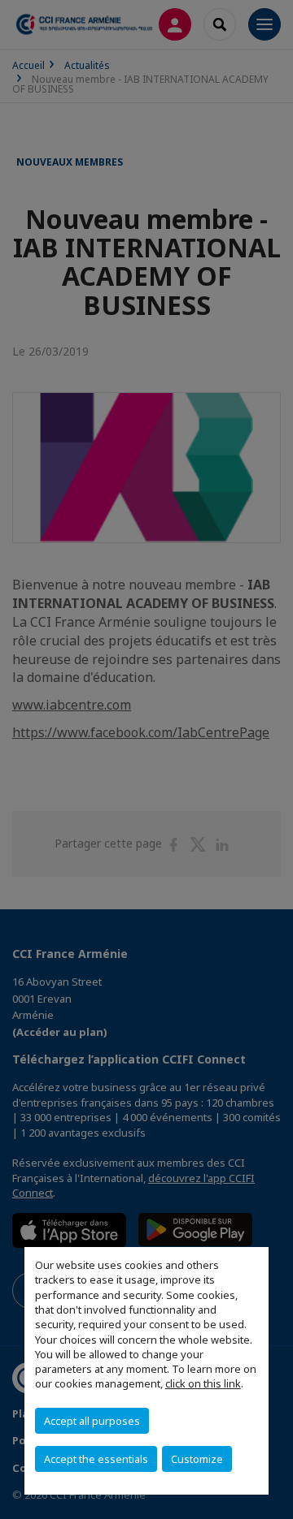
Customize (197, 1459)
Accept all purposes (92, 1420)
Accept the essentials (96, 1459)
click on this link (203, 1383)
